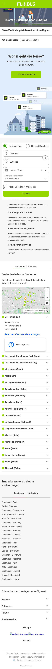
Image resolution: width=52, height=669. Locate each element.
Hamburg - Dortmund (11, 538)
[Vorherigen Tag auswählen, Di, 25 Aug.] (41, 170)
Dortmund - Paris (9, 542)
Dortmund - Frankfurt (11, 534)
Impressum (14, 657)
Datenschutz (25, 654)
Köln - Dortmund (9, 567)
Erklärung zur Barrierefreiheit (32, 657)
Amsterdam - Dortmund (13, 514)
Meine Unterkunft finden (20, 187)
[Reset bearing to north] (47, 298)
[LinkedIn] (27, 647)
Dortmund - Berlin (10, 502)
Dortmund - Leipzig (10, 579)
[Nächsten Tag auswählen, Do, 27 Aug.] (45, 170)
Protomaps (28, 310)
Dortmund (20, 266)
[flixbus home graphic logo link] (26, 4)
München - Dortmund (11, 555)
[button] (26, 153)
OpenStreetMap (39, 310)
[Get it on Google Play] (19, 634)
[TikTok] (28, 647)
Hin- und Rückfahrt (40, 146)
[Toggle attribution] (47, 310)
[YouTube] (26, 647)
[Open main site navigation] (4, 4)
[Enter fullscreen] (47, 303)
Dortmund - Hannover (12, 530)
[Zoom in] (47, 290)
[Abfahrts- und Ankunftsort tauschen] (44, 157)
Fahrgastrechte (38, 654)
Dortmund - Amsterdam (13, 510)
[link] (26, 91)
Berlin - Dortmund (10, 506)
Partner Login (12, 654)
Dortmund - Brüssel (11, 571)
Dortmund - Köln (9, 563)
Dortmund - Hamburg (11, 522)
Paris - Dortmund (9, 546)
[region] (26, 300)
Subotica (32, 266)
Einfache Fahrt (15, 146)
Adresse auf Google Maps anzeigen (22, 334)
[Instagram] (25, 647)
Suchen (26, 193)
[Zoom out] (47, 294)
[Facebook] (24, 647)
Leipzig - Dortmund (10, 551)
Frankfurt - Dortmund (11, 518)
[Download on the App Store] (36, 634)
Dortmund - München (11, 559)
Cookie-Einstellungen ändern (29, 660)
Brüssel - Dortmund (11, 575)
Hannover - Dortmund (12, 526)
